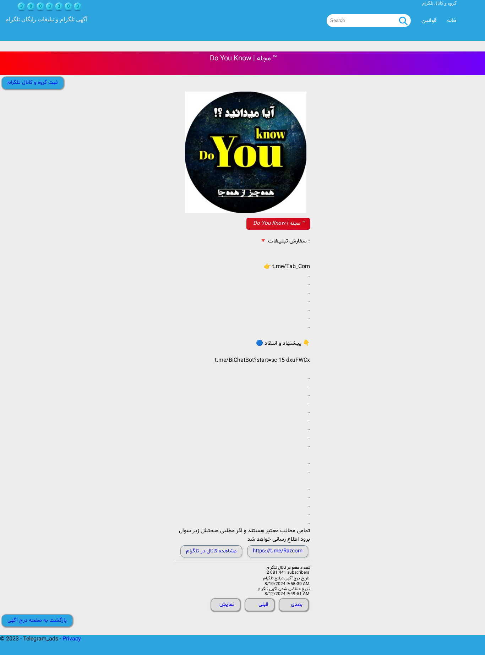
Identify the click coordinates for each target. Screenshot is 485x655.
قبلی (263, 604)
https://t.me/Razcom (278, 551)
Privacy (71, 639)
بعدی (297, 604)
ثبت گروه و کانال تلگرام (32, 82)
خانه (452, 20)
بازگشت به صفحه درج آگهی (37, 620)
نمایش (226, 604)
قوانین (428, 20)
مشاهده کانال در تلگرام (211, 551)
